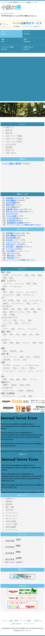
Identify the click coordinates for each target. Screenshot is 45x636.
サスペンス (19, 284)
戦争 (11, 278)
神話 (39, 309)
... (17, 278)
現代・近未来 (8, 300)
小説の (11, 9)
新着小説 (8, 130)
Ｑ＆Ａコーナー (11, 518)
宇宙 (24, 300)
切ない (15, 368)
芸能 (29, 320)
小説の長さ (9, 510)
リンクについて (11, 513)
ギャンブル (7, 323)
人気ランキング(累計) (13, 142)
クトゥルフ (32, 329)
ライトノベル (8, 390)
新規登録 (8, 504)
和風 (34, 312)
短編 (18, 379)
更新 (27, 40)
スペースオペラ (36, 300)
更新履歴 (8, 147)
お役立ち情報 (10, 521)
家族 (18, 343)
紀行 (28, 357)
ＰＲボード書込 (11, 524)
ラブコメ (19, 292)
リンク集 (21, 396)
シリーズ (32, 379)
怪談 (13, 329)
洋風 (4, 315)
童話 (4, 351)
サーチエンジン (9, 396)
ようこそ (27, 33)
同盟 (30, 396)
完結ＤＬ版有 (25, 385)
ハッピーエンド (9, 371)
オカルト (21, 329)
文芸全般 (6, 360)
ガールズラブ (8, 295)
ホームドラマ (16, 275)
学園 (11, 292)
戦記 (28, 303)
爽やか (32, 368)
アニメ (22, 320)
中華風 (12, 315)
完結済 (13, 385)
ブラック (26, 343)
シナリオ (16, 360)
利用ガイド (9, 127)
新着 (2, 40)
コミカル (16, 365)
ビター (31, 371)
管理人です (9, 150)
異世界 (5, 309)
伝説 (30, 334)
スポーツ (6, 320)
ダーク (39, 371)
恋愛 (26, 309)
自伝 (24, 360)
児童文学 (13, 351)
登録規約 (8, 501)
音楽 (14, 320)
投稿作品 (30, 391)
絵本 (21, 351)
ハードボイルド (16, 286)
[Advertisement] (22, 79)
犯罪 (4, 278)
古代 (28, 312)
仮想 (24, 334)
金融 (39, 275)
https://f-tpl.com (26, 630)
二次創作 (20, 391)
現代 (4, 292)
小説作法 (36, 357)
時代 (11, 334)
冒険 (32, 309)
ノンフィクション (10, 357)
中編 (11, 379)
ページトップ (29, 624)
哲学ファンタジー (17, 312)
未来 (18, 300)
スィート (21, 371)
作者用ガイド (10, 498)
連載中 (5, 385)
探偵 (34, 284)
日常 (40, 343)
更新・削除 (9, 507)
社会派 (5, 275)
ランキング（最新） (8, 48)
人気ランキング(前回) (13, 139)
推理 (28, 284)
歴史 (19, 309)
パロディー (25, 323)
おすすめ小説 (10, 144)
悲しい (23, 368)
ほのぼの (6, 368)
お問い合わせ (28, 48)
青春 (26, 275)
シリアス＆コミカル (31, 365)
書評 (22, 357)
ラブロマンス (28, 295)
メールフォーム (11, 530)
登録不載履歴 (10, 527)
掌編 (24, 379)
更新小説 (8, 133)
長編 (4, 379)
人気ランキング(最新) (13, 136)
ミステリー (7, 283)
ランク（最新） (26, 621)
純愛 (18, 295)
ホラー (35, 303)
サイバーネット (17, 303)
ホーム (3, 33)
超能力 (5, 303)
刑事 (4, 286)
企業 (33, 275)
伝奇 (18, 334)
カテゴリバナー (11, 516)
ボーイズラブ (31, 292)
